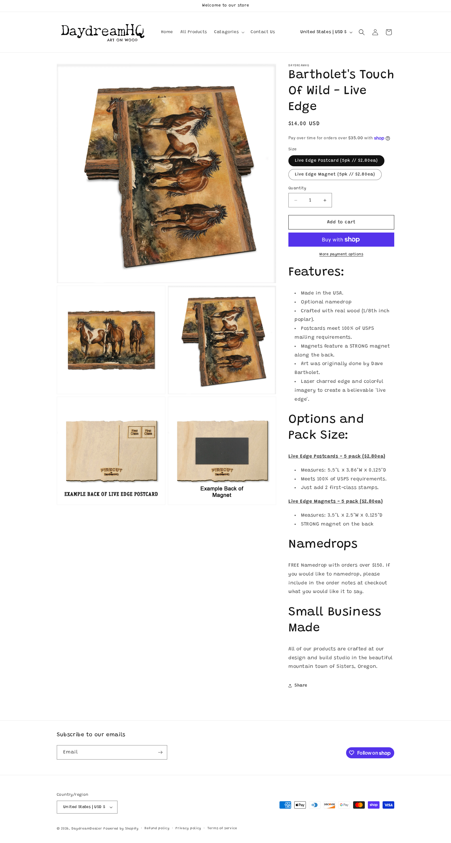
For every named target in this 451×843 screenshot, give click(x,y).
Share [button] (301, 685)
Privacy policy (188, 828)
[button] (228, 32)
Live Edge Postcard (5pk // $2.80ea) (336, 161)
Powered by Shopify (121, 828)
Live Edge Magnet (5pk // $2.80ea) (335, 174)
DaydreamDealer (86, 828)
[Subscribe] (160, 752)
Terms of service (222, 828)
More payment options (341, 254)
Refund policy (157, 828)
